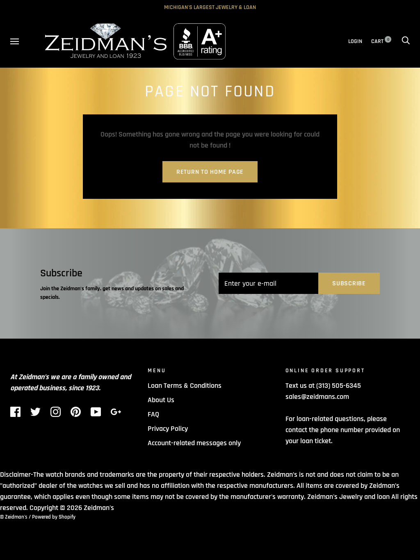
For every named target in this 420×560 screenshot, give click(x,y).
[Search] (406, 41)
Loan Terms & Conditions (184, 385)
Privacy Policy (168, 428)
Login (355, 41)
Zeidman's (99, 507)
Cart (380, 41)
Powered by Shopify (53, 517)
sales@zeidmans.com (317, 396)
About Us (161, 400)
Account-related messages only (194, 443)
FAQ (153, 414)
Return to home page (210, 172)
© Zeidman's (13, 517)
